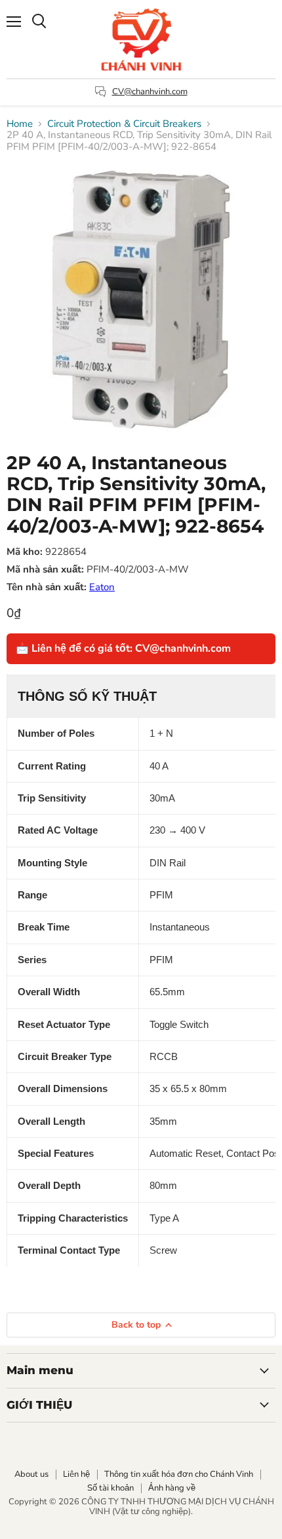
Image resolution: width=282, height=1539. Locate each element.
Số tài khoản (110, 1488)
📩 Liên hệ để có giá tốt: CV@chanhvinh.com (123, 648)
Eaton (102, 586)
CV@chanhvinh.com (150, 91)
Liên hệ (76, 1474)
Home (20, 124)
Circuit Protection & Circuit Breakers (124, 124)
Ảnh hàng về (171, 1488)
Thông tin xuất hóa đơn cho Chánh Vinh (178, 1474)
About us (31, 1474)
